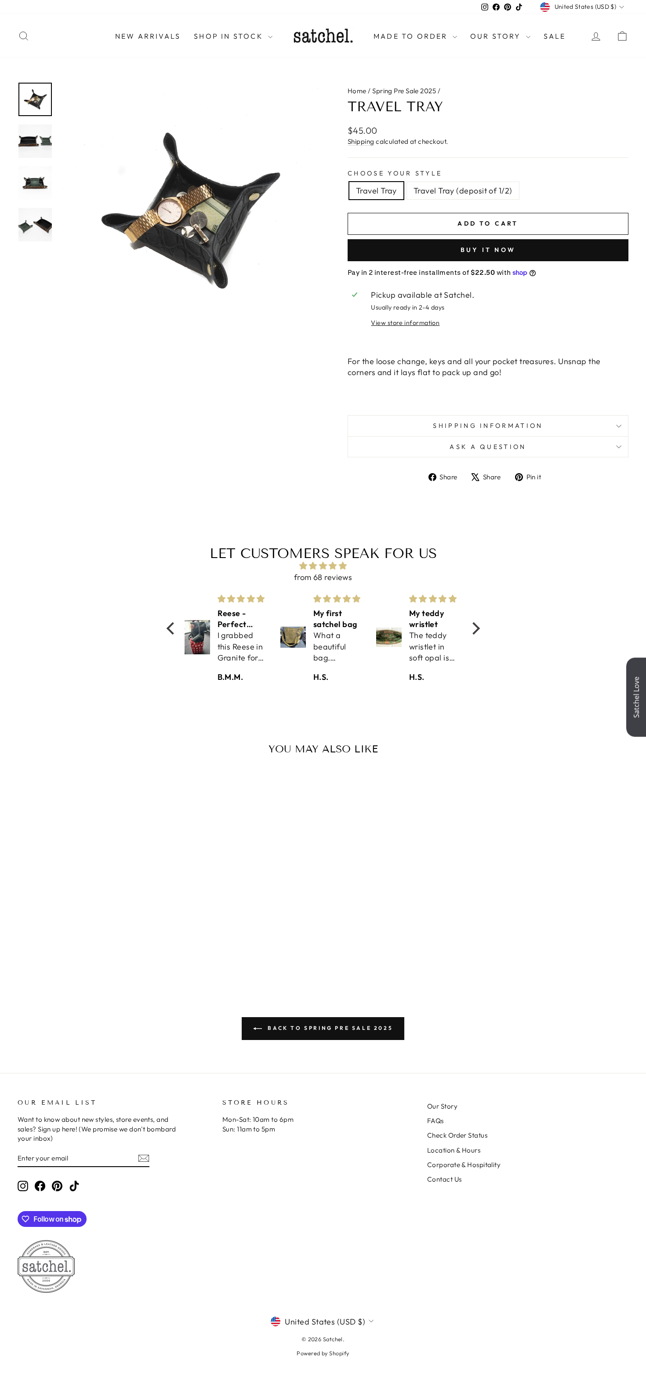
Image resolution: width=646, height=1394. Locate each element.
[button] (172, 628)
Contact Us (444, 1179)
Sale (555, 36)
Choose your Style (395, 173)
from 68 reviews (323, 577)
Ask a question (488, 447)
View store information (405, 323)
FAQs (435, 1121)
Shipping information (488, 426)
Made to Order (412, 36)
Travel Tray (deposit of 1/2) (463, 191)
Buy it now (488, 250)
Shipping (361, 141)
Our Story (497, 36)
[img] (323, 565)
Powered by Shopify (323, 1353)
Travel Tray (376, 191)
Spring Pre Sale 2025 (404, 91)
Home (357, 91)
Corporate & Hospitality (464, 1164)
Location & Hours (453, 1150)
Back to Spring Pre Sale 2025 (329, 1028)
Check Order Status (457, 1135)
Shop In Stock (230, 36)
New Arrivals (148, 36)
